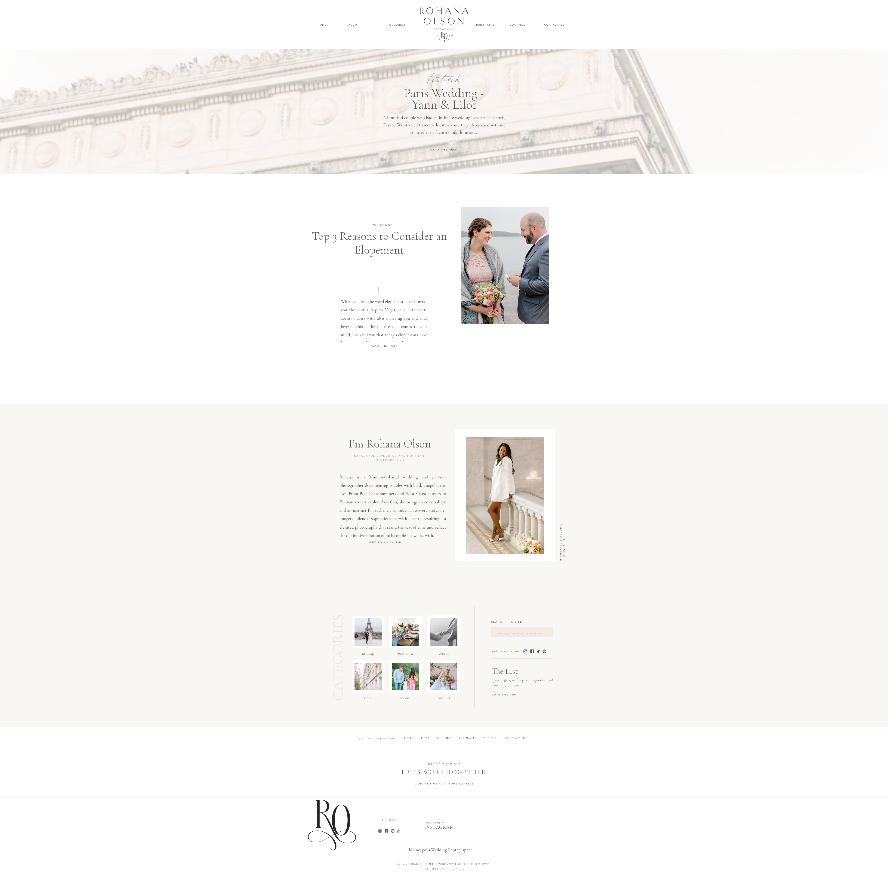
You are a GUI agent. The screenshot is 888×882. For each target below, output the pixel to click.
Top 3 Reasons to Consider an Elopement (379, 243)
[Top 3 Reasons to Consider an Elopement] (505, 265)
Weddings (382, 225)
